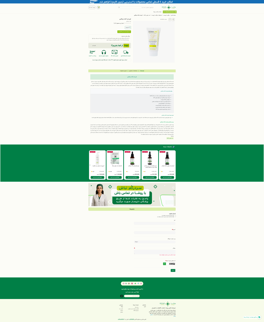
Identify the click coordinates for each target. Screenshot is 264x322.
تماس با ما (121, 309)
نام (174, 220)
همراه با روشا (136, 305)
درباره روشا (137, 307)
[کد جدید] (164, 263)
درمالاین (127, 21)
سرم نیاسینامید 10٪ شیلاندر (133, 166)
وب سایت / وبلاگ (171, 239)
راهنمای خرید (144, 305)
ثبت (121, 296)
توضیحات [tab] (142, 71)
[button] (90, 165)
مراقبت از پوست (166, 15)
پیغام (174, 248)
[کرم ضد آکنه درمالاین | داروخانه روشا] (162, 304)
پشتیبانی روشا (121, 305)
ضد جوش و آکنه (147, 15)
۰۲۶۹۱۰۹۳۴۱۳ (121, 319)
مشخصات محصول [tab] (133, 71)
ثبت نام (90, 7)
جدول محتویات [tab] (123, 71)
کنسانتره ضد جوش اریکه (117, 166)
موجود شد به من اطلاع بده (124, 31)
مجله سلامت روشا (157, 12)
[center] (119, 7)
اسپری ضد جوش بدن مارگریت (98, 166)
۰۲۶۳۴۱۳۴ (131, 319)
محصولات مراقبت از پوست (157, 15)
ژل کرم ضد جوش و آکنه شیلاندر (168, 166)
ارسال (173, 270)
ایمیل (174, 229)
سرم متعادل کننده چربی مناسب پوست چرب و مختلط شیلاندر (150, 166)
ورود (94, 7)
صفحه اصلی (173, 15)
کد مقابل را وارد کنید (170, 261)
